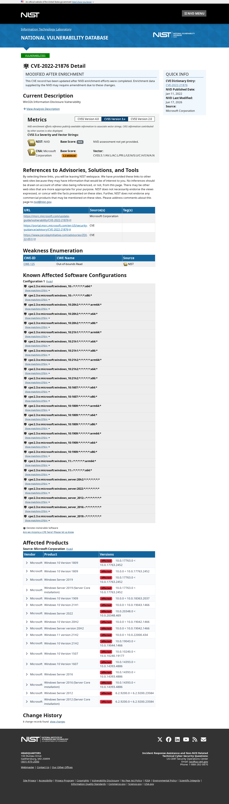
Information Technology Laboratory (46, 29)
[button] (194, 13)
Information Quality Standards (88, 784)
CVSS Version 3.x (114, 119)
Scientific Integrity (189, 780)
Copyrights (83, 780)
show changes (57, 721)
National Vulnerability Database (64, 37)
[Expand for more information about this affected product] (26, 562)
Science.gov (135, 784)
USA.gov (149, 784)
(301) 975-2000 (30, 761)
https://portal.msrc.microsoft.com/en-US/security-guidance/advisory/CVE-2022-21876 (56, 227)
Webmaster (27, 767)
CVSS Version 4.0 (88, 119)
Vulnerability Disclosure (105, 780)
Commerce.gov (117, 784)
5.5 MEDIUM (69, 155)
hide (49, 281)
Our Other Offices (62, 767)
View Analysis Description (43, 109)
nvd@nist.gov (42, 202)
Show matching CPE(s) (36, 290)
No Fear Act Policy (132, 780)
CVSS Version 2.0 (141, 119)
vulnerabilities (35, 55)
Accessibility (45, 780)
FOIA (147, 780)
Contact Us (43, 767)
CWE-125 (29, 264)
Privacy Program (64, 780)
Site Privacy (29, 780)
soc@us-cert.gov (198, 761)
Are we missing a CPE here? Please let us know (48, 532)
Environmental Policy (165, 780)
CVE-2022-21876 (177, 85)
